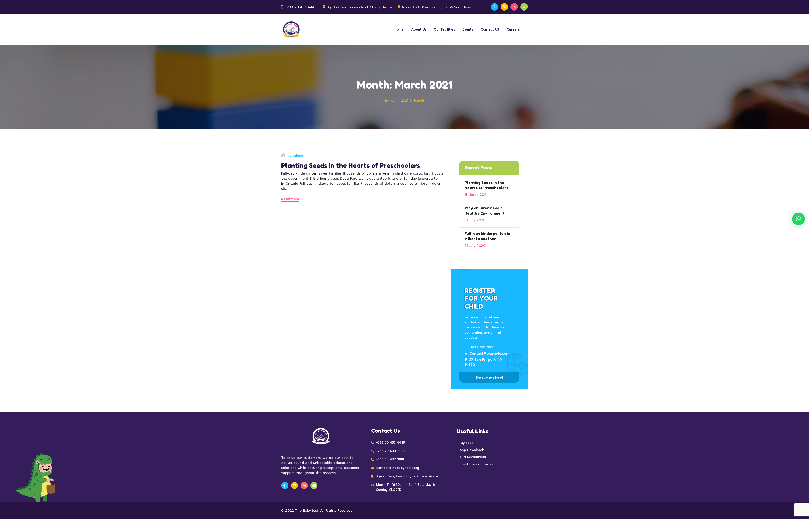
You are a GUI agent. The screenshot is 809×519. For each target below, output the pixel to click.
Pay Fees (466, 442)
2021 (404, 100)
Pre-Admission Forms (476, 464)
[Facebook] (494, 7)
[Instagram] (504, 7)
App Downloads (472, 450)
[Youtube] (524, 7)
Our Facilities (444, 29)
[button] (798, 219)
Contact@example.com (489, 353)
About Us (418, 29)
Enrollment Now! (489, 377)
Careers (513, 29)
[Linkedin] (514, 7)
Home (399, 29)
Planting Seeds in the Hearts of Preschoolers (350, 165)
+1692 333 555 (481, 347)
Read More (290, 199)
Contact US (490, 29)
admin (298, 155)
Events (468, 29)
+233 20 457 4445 (300, 7)
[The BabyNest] (291, 29)
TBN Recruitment (472, 457)
